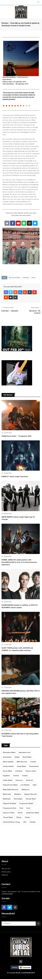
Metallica (17, 794)
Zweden (33, 822)
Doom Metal (7, 771)
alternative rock (24, 752)
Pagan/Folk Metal (9, 803)
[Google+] (15, 292)
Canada (33, 762)
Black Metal (27, 757)
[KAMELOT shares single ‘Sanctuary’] (21, 455)
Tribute (27, 817)
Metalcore (25, 790)
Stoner (33, 277)
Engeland (6, 776)
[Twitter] (35, 223)
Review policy (6, 872)
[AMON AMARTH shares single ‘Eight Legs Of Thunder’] (21, 496)
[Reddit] (6, 297)
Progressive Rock (9, 808)
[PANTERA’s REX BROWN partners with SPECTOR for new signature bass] (21, 670)
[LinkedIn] (20, 292)
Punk (21, 808)
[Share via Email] (11, 297)
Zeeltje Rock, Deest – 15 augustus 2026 (16, 436)
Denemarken (34, 766)
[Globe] (7, 223)
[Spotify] (23, 223)
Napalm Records (30, 794)
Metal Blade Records (10, 790)
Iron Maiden (25, 785)
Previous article (8, 307)
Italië (34, 785)
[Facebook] (12, 223)
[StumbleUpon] (25, 292)
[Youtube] (18, 223)
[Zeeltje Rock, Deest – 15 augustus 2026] (21, 415)
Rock (28, 808)
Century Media (8, 766)
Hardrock (29, 780)
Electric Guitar (31, 771)
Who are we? (6, 869)
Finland (25, 776)
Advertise (5, 875)
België (17, 757)
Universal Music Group (11, 822)
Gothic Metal (7, 780)
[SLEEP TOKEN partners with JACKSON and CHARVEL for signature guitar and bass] (21, 627)
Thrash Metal (8, 817)
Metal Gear (7, 794)
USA (24, 822)
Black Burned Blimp (14, 277)
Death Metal (21, 766)
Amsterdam (7, 757)
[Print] (15, 297)
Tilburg (18, 817)
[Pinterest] (34, 292)
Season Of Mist (8, 813)
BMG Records (22, 762)
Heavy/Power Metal (10, 785)
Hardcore (19, 780)
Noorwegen (18, 799)
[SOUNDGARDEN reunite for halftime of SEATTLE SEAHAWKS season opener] (21, 584)
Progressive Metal (26, 803)
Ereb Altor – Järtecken (10, 311)
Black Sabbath (8, 762)
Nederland (26, 277)
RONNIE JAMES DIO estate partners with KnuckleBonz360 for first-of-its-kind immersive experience (19, 562)
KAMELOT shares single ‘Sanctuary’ (15, 476)
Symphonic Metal (32, 813)
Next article (35, 307)
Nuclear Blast (31, 799)
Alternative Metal (9, 752)
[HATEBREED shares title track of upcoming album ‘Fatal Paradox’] (21, 713)
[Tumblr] (30, 292)
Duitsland (18, 771)
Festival (16, 776)
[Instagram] (29, 223)
